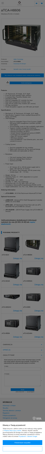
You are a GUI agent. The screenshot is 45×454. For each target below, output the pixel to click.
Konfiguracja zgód (22, 449)
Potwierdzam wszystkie (22, 442)
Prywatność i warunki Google (28, 436)
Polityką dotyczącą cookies (12, 430)
